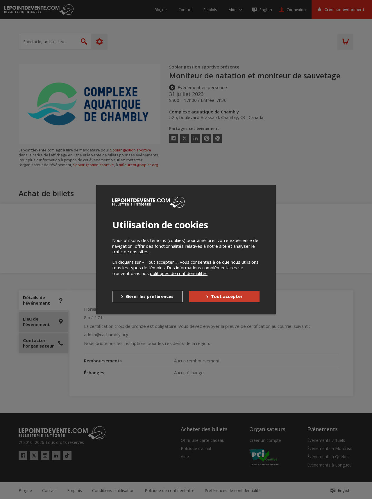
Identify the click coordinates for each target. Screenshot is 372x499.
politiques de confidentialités (179, 273)
